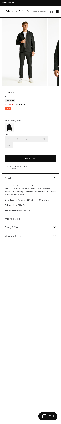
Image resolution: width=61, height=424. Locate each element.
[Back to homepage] (12, 11)
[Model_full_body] (24, 52)
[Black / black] (9, 127)
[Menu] (57, 11)
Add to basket (30, 158)
